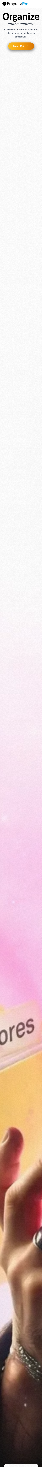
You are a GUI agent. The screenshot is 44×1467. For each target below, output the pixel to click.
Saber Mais (19, 46)
